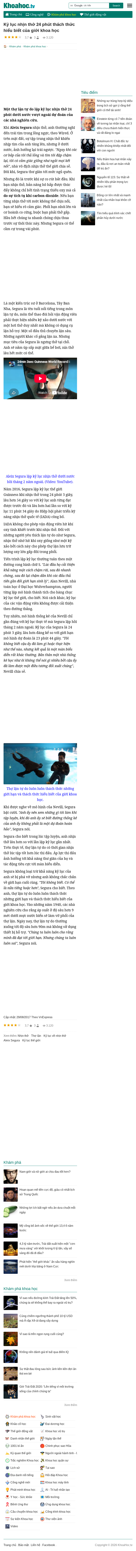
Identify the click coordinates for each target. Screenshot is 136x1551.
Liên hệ (35, 1545)
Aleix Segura (12, 1040)
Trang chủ (15, 14)
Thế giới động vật (94, 14)
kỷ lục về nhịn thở (55, 1035)
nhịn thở (23, 1035)
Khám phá (15, 46)
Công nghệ (36, 14)
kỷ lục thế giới (31, 1040)
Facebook (48, 1545)
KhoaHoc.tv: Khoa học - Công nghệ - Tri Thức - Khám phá (23, 5)
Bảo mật (23, 1545)
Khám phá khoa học (63, 14)
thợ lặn (36, 1035)
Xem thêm (70, 1280)
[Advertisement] (40, 78)
